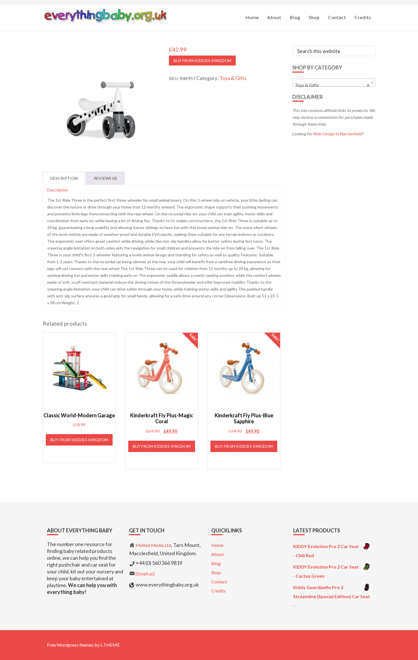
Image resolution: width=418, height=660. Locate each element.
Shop (216, 572)
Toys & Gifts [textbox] (332, 85)
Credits (218, 590)
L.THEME (110, 644)
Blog (216, 563)
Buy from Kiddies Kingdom (202, 60)
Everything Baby (105, 16)
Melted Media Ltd (153, 545)
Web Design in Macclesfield (337, 133)
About (217, 554)
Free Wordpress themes (70, 644)
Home (217, 545)
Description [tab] (64, 178)
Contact (219, 581)
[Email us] (145, 573)
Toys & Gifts (233, 78)
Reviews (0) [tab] (105, 178)
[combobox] (334, 83)
